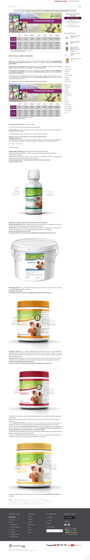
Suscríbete (69, 517)
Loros (29, 527)
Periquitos (30, 519)
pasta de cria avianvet (44, 499)
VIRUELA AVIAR (67, 110)
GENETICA (66, 89)
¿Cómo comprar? (14, 524)
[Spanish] (66, 1)
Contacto (12, 529)
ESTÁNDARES (67, 87)
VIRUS (65, 112)
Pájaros (28, 10)
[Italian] (61, 1)
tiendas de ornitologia (15, 503)
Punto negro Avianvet (14, 292)
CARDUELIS (66, 77)
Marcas (40, 10)
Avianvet (62, 10)
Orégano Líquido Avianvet (16, 160)
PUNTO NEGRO (67, 104)
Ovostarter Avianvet (14, 363)
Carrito (12, 522)
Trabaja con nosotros (50, 527)
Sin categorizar (68, 108)
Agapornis (30, 522)
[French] (58, 1)
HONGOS (66, 91)
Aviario (67, 10)
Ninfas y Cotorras (31, 524)
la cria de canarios (31, 499)
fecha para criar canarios (19, 499)
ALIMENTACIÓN (19, 58)
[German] (60, 1)
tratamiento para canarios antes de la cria (33, 503)
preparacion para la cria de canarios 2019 (19, 501)
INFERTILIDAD (67, 93)
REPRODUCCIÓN (67, 106)
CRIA (25, 58)
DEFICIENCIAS (67, 85)
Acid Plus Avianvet (14, 147)
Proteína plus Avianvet (15, 233)
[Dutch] (55, 1)
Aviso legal (13, 532)
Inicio (22, 10)
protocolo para (47, 501)
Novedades (47, 10)
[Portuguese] (64, 1)
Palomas (30, 529)
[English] (56, 1)
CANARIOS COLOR (68, 75)
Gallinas (35, 10)
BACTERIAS (66, 73)
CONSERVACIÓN (67, 81)
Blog (57, 10)
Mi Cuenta (13, 519)
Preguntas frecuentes (15, 527)
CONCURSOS (67, 79)
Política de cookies (14, 536)
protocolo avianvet (36, 501)
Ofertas (53, 10)
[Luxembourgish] (63, 1)
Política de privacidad (15, 534)
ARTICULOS (67, 71)
